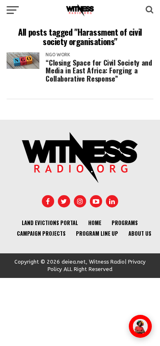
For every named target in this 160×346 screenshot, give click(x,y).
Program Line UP (97, 233)
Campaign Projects (41, 233)
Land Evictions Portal (50, 223)
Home (94, 223)
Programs (125, 223)
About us (139, 233)
